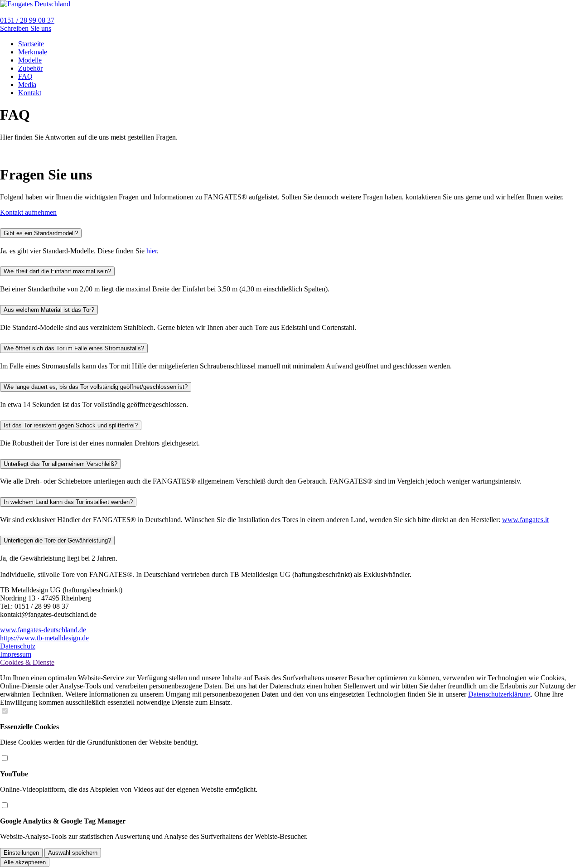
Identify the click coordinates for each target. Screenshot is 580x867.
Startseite (31, 44)
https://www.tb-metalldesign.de (44, 638)
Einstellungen (21, 852)
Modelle (30, 60)
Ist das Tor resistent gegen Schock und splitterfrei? (71, 425)
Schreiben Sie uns (25, 28)
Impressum (15, 654)
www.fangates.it (525, 519)
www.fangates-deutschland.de (43, 630)
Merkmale (32, 52)
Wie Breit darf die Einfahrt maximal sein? (57, 271)
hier (151, 251)
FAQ (25, 76)
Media (27, 84)
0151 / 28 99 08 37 (27, 20)
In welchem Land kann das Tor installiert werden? (68, 502)
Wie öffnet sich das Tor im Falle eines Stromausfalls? (74, 348)
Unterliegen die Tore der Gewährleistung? (57, 540)
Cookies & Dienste (27, 662)
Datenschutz (17, 646)
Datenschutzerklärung (499, 694)
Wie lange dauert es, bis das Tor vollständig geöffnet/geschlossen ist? (96, 386)
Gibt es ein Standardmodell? (41, 233)
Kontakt (29, 93)
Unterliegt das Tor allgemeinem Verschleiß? (60, 463)
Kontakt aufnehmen (28, 212)
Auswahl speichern (72, 852)
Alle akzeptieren (25, 862)
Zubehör (30, 68)
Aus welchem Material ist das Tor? (49, 309)
